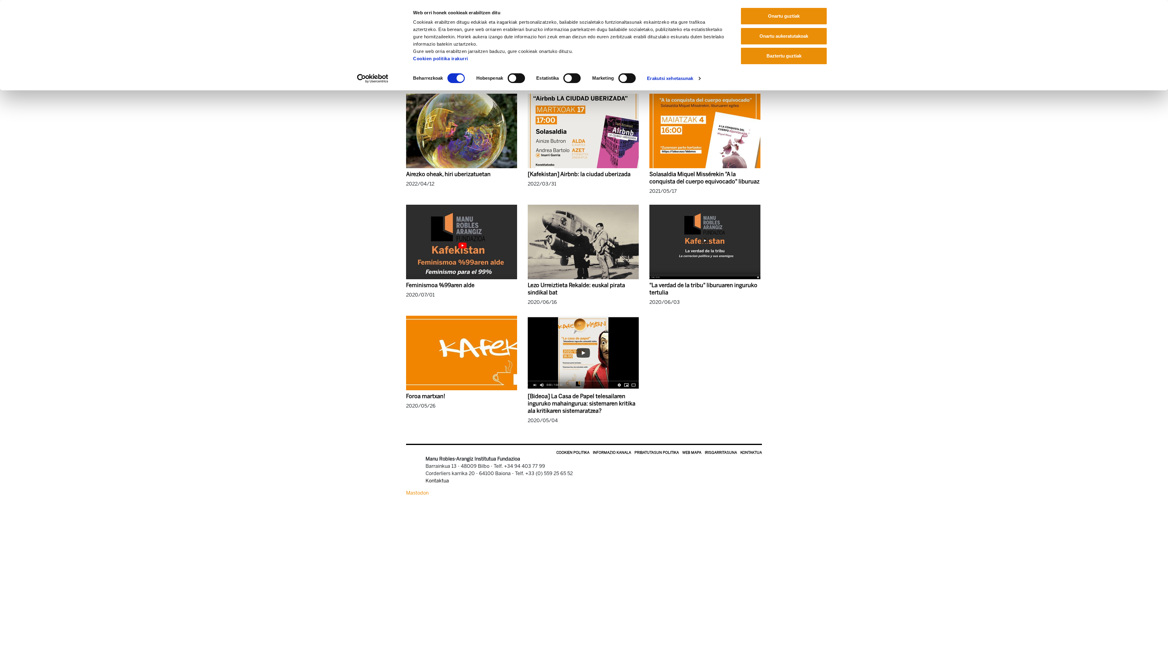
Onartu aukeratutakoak (784, 36)
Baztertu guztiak (783, 55)
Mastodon (417, 493)
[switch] (516, 78)
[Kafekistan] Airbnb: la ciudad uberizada (579, 174)
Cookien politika (572, 452)
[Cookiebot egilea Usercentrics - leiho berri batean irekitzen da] (372, 78)
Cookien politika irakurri (440, 58)
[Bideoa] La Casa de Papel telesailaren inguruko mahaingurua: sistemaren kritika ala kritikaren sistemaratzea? (581, 403)
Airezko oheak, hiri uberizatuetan (448, 174)
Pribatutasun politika (656, 452)
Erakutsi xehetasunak (670, 78)
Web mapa (691, 452)
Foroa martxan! (425, 396)
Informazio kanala (612, 452)
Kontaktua (751, 452)
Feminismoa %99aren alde (440, 285)
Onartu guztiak (784, 16)
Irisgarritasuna (721, 452)
